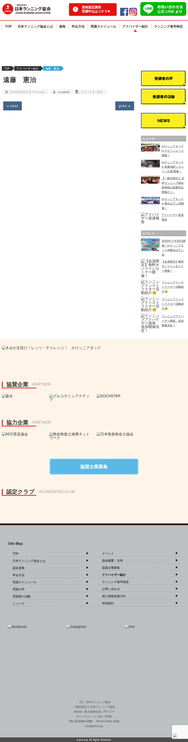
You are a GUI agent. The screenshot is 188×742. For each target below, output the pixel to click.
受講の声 (19, 589)
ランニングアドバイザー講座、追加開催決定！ (173, 320)
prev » (124, 106)
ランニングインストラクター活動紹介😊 (173, 286)
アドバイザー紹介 (135, 26)
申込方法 (78, 26)
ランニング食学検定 (168, 26)
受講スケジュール (103, 26)
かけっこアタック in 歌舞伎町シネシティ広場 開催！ (173, 166)
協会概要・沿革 (112, 560)
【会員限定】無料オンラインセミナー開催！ (173, 265)
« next (12, 106)
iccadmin (64, 92)
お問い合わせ (111, 589)
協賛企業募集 (111, 567)
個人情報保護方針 (114, 596)
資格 (62, 26)
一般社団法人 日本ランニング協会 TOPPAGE (26, 8)
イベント (108, 553)
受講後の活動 (21, 596)
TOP (8, 26)
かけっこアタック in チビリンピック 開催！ (173, 150)
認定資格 (19, 568)
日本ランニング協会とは (35, 26)
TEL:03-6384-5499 (81, 721)
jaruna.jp (83, 739)
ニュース (19, 603)
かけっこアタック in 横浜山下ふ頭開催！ (173, 203)
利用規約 (108, 603)
